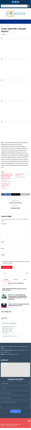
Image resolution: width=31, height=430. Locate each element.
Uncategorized (8, 25)
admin (3, 34)
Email (3, 248)
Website (3, 255)
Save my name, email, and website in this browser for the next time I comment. (16, 262)
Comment (4, 223)
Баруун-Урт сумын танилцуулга (16, 283)
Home (2, 25)
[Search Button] (27, 273)
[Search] (28, 6)
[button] (15, 21)
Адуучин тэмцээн (19, 174)
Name (3, 242)
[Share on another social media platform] (25, 194)
